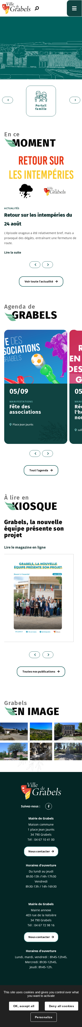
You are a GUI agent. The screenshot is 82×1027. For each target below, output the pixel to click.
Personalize (44, 1017)
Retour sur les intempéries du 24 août (38, 219)
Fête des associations (25, 409)
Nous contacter (39, 851)
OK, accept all (23, 1006)
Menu (74, 8)
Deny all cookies (61, 1006)
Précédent (6, 100)
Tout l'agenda (38, 470)
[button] (33, 654)
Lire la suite (12, 252)
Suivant (73, 100)
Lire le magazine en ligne (25, 547)
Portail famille (41, 107)
